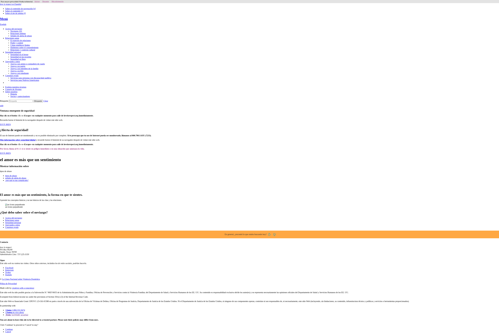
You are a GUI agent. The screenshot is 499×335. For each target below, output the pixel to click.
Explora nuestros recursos (15, 87)
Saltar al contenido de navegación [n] (20, 9)
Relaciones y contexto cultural (22, 50)
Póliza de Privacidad (8, 283)
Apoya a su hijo (16, 71)
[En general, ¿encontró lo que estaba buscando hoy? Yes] (269, 234)
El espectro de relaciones (20, 40)
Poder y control (16, 43)
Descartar (45, 1)
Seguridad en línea (18, 59)
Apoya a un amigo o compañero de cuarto (27, 64)
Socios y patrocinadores (20, 96)
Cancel (8, 332)
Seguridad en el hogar (19, 54)
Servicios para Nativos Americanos (24, 80)
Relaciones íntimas (18, 33)
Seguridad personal (13, 52)
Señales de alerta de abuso (21, 36)
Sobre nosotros (11, 92)
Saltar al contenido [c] (14, 11)
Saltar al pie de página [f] (15, 13)
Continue (9, 329)
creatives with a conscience (23, 288)
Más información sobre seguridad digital (17, 140)
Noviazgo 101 (16, 31)
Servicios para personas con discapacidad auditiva (30, 78)
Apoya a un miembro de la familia (24, 68)
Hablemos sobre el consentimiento (24, 47)
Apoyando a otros (12, 61)
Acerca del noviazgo (13, 29)
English (3, 24)
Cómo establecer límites (20, 45)
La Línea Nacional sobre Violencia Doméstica (21, 279)
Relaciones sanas (12, 38)
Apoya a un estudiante (19, 73)
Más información (58, 1)
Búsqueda (4, 101)
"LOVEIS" (17, 315)
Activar (37, 1)
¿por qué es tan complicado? (16, 180)
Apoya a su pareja (17, 66)
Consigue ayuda (11, 75)
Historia (13, 94)
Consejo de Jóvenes (13, 89)
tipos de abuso (11, 176)
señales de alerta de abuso (15, 178)
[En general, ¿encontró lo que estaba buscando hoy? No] (274, 234)
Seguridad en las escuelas (20, 57)
